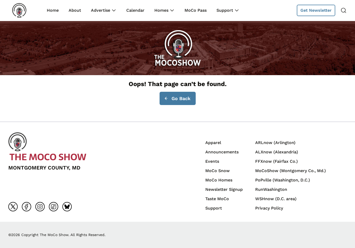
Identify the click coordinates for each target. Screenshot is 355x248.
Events (212, 161)
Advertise (100, 10)
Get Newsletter (316, 10)
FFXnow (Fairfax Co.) (276, 161)
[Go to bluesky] (67, 206)
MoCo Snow (217, 170)
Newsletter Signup (224, 189)
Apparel (213, 142)
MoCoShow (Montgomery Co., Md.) (290, 170)
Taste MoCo (217, 198)
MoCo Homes (218, 180)
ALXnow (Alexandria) (276, 151)
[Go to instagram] (40, 206)
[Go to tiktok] (53, 206)
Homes (161, 10)
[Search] (343, 10)
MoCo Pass (196, 10)
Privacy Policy (269, 208)
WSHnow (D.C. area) (276, 198)
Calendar (135, 10)
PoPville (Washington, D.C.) (282, 180)
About (75, 10)
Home (53, 10)
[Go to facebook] (26, 206)
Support (224, 10)
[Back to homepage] (22, 10)
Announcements (222, 151)
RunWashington (271, 189)
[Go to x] (13, 206)
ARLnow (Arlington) (275, 142)
